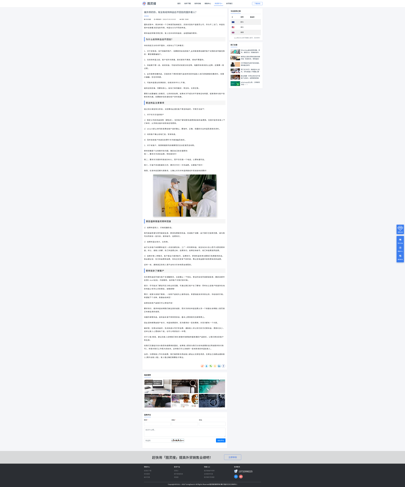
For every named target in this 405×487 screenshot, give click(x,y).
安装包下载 (147, 471)
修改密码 (147, 474)
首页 (179, 3)
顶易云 (176, 471)
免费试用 (400, 232)
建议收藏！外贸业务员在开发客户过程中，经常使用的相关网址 (250, 77)
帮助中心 (208, 3)
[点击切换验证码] (177, 440)
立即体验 (232, 457)
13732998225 (245, 471)
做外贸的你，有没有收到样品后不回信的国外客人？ (170, 12)
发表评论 (220, 440)
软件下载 (187, 3)
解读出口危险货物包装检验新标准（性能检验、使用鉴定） (250, 58)
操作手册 (147, 477)
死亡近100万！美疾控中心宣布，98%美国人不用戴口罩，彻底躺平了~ (250, 70)
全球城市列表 (208, 474)
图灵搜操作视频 (209, 471)
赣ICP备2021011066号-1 (229, 484)
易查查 (176, 477)
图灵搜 (212, 484)
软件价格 (197, 3)
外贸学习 (218, 3)
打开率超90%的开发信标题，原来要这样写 (250, 64)
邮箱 (174, 420)
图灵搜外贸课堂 (209, 477)
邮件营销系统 (178, 474)
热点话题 (148, 19)
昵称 (146, 420)
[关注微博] (241, 476)
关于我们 (229, 3)
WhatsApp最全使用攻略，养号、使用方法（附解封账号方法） (250, 51)
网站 (200, 420)
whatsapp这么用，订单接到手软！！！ (250, 83)
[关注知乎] (236, 476)
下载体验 (257, 3)
